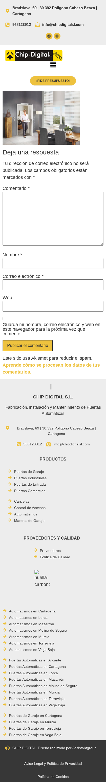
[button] (53, 65)
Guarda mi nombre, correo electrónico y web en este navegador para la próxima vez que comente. (51, 329)
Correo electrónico (23, 276)
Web (7, 297)
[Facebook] (49, 36)
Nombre (12, 254)
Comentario (16, 188)
